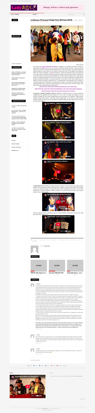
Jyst (62, 376)
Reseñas (47, 21)
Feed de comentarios (16, 147)
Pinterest (59, 365)
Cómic (34, 21)
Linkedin (41, 365)
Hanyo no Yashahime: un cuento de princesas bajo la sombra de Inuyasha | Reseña (19, 73)
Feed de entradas (15, 143)
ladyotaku (47, 246)
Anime (32, 21)
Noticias (35, 14)
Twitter (36, 365)
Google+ (53, 365)
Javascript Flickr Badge (55, 376)
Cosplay (41, 14)
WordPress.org (15, 150)
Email (66, 365)
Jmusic (28, 14)
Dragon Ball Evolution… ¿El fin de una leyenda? (19, 111)
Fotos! (51, 372)
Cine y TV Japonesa (15, 14)
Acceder (13, 140)
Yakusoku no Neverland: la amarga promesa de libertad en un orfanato (18, 94)
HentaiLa (14, 122)
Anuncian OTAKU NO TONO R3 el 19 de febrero (62, 273)
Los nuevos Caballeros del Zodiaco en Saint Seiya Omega (19, 129)
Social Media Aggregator (69, 376)
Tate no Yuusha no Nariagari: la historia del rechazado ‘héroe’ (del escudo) (18, 84)
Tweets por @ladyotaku (16, 63)
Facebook (30, 365)
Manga (23, 14)
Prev (76, 20)
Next (80, 20)
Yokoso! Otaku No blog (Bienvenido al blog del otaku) (18, 123)
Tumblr (47, 365)
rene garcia (34, 241)
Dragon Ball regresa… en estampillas (77, 273)
